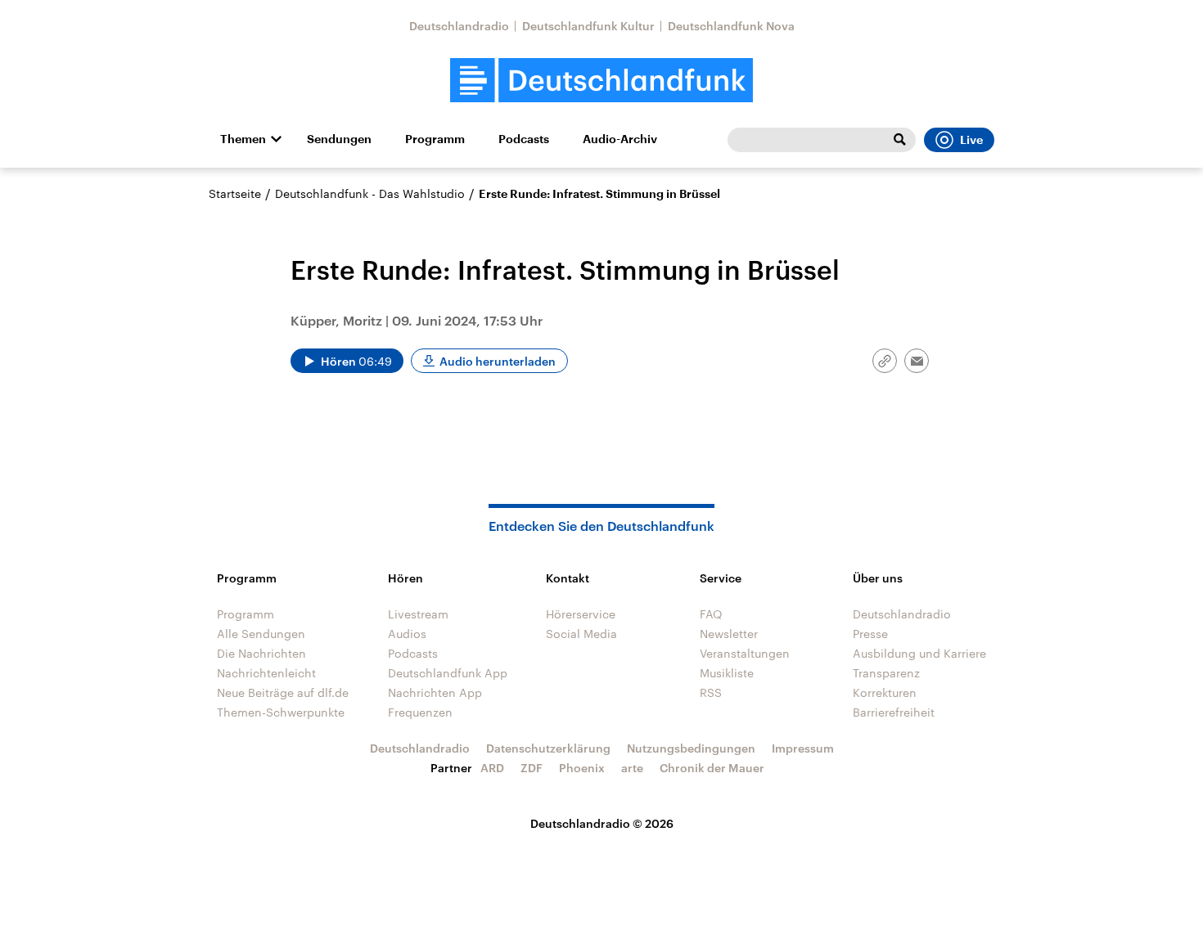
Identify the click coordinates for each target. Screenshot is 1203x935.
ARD (492, 768)
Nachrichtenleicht (266, 673)
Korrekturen (885, 692)
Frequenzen (420, 712)
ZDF (531, 768)
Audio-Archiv (620, 139)
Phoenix (582, 768)
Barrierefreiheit (894, 712)
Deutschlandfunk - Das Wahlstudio (370, 193)
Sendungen (339, 139)
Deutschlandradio (459, 26)
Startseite (235, 193)
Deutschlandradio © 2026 (602, 823)
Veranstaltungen (745, 653)
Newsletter (729, 634)
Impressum (803, 748)
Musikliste (727, 673)
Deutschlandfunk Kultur (588, 26)
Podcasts (523, 139)
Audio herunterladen (497, 361)
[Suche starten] (899, 140)
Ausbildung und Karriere (919, 653)
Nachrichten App (435, 692)
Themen (243, 139)
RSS (711, 692)
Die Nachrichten (261, 653)
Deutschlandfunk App (447, 673)
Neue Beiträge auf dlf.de (283, 692)
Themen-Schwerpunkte (281, 712)
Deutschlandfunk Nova (731, 26)
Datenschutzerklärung (548, 748)
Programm (435, 139)
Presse (870, 634)
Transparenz (886, 673)
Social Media (581, 634)
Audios (407, 634)
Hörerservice (580, 614)
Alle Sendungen (261, 634)
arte (632, 768)
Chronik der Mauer (712, 768)
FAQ (711, 614)
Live (971, 140)
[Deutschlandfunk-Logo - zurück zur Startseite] (601, 80)
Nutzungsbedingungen (691, 748)
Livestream (418, 614)
